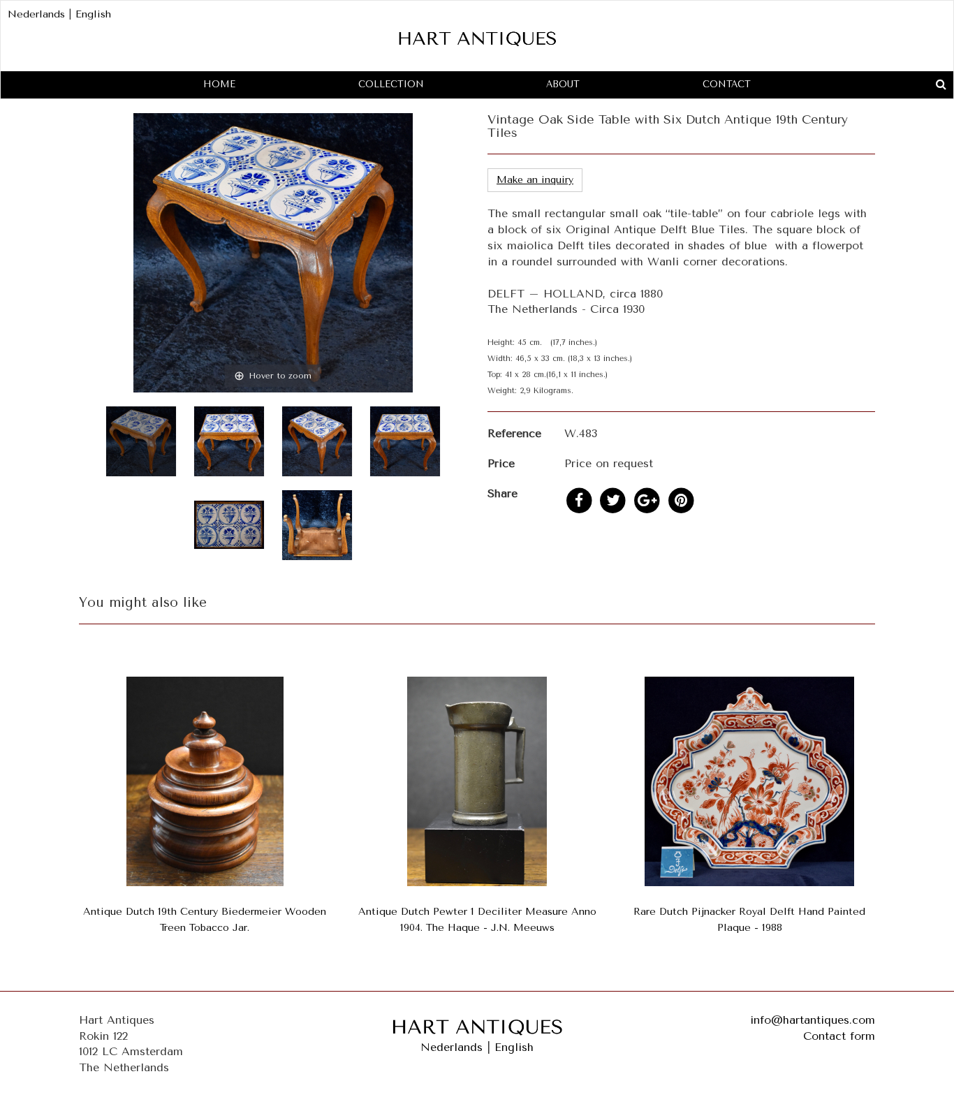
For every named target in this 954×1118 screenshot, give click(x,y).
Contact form (839, 1036)
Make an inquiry (535, 180)
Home (219, 84)
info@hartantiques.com (812, 1020)
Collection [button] (391, 84)
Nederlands (36, 14)
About (563, 84)
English (93, 14)
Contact (727, 84)
